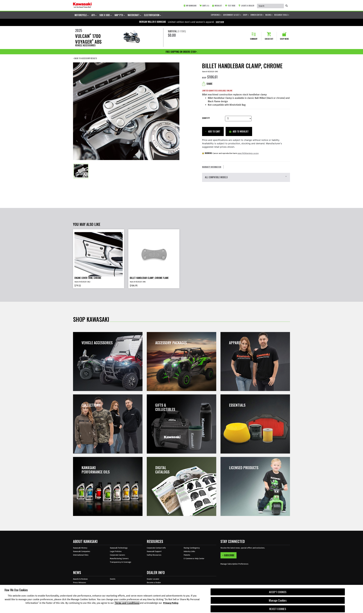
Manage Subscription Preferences (234, 564)
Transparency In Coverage (120, 562)
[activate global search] (287, 6)
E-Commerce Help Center (194, 558)
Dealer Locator (153, 579)
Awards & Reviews (80, 579)
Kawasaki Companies (81, 551)
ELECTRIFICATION (152, 15)
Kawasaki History (80, 548)
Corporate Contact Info (156, 548)
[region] (181, 599)
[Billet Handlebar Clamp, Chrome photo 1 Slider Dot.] (81, 171)
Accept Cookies (278, 592)
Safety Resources (154, 555)
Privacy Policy (170, 603)
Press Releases (79, 582)
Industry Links (189, 551)
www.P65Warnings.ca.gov (248, 153)
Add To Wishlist (240, 131)
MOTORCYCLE (81, 15)
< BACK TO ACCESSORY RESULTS (85, 58)
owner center (256, 14)
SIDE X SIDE (104, 15)
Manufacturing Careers (119, 558)
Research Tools (281, 14)
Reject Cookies (277, 609)
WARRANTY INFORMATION (211, 166)
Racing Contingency (192, 548)
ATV (93, 15)
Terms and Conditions (127, 603)
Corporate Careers (117, 555)
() (205, 5)
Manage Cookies (278, 600)
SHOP (245, 14)
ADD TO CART (214, 131)
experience (215, 14)
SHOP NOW (220, 21)
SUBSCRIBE (229, 555)
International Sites (80, 555)
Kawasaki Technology (118, 548)
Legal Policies (116, 551)
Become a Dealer (154, 582)
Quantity (206, 118)
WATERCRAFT (134, 15)
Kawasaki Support (154, 551)
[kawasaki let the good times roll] (82, 5)
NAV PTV (119, 15)
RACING (268, 14)
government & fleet (231, 14)
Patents (187, 555)
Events (112, 579)
